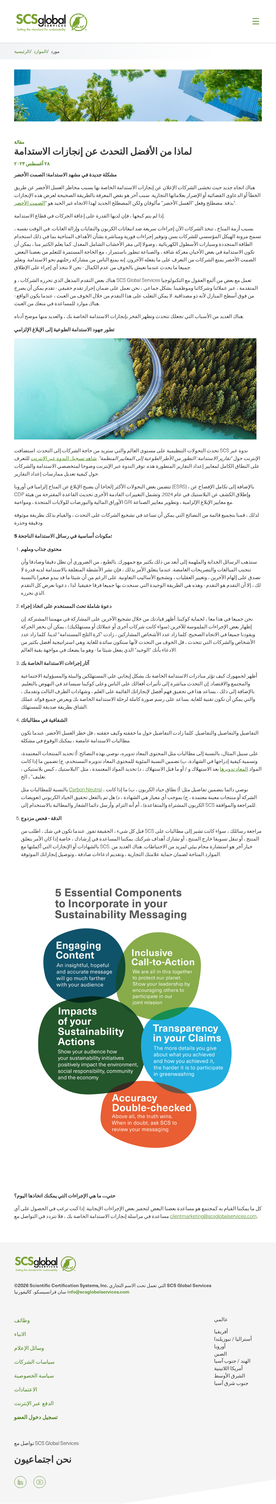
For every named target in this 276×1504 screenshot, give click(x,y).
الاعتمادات (25, 1389)
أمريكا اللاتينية (228, 1368)
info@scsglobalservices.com (98, 1291)
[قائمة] (253, 21)
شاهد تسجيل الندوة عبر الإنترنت (64, 458)
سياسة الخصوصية (34, 1375)
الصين (220, 1353)
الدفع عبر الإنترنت (34, 1403)
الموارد (40, 51)
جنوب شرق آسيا (231, 1383)
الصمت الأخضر (29, 202)
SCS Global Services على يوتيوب (39, 1482)
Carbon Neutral (85, 789)
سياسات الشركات (34, 1361)
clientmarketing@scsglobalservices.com (213, 1216)
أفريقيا (221, 1331)
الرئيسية (22, 51)
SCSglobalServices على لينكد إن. (20, 1482)
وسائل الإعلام (29, 1347)
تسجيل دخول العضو (36, 1416)
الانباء (20, 1333)
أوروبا (220, 1346)
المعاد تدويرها (234, 768)
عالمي (221, 1319)
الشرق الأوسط (229, 1375)
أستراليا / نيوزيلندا (233, 1338)
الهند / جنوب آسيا (232, 1360)
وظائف (22, 1320)
